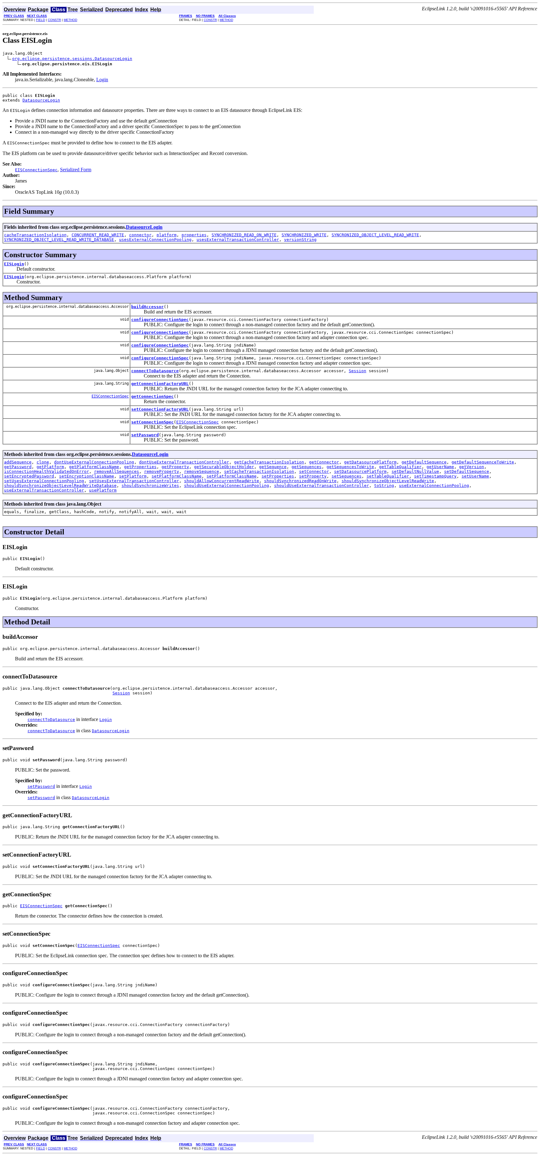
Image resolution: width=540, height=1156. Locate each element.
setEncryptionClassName (86, 476)
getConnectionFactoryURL (160, 383)
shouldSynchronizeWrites (150, 485)
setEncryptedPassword (29, 476)
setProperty (313, 476)
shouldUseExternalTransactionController (321, 485)
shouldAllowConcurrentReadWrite (221, 480)
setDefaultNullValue (415, 471)
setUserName (475, 476)
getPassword (18, 466)
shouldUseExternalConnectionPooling (226, 485)
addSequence (18, 462)
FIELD (40, 20)
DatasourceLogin (41, 100)
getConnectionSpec (152, 396)
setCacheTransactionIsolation (259, 471)
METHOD (70, 20)
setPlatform (133, 476)
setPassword (145, 435)
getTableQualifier (400, 466)
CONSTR (54, 20)
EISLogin (14, 264)
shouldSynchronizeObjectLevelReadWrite (388, 480)
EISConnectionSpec (110, 396)
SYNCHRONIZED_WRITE (304, 235)
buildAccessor (147, 306)
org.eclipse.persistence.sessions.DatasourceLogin (72, 58)
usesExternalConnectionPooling (155, 239)
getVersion (471, 466)
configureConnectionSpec (160, 319)
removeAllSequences (116, 471)
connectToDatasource (155, 370)
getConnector (324, 462)
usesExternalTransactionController (238, 239)
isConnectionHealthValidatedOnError (46, 471)
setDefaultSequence (466, 471)
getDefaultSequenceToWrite (483, 462)
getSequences (307, 466)
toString (384, 485)
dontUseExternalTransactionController (184, 462)
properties (194, 235)
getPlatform (50, 466)
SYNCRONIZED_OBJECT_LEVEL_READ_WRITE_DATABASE (59, 239)
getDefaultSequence (424, 462)
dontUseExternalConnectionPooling (94, 462)
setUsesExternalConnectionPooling (44, 480)
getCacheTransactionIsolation (269, 462)
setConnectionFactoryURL (160, 409)
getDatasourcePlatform (370, 462)
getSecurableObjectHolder (224, 466)
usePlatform (103, 490)
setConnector (314, 471)
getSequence (273, 466)
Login (102, 79)
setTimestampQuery (435, 476)
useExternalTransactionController (44, 490)
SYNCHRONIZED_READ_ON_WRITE (244, 235)
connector (140, 235)
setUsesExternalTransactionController (134, 480)
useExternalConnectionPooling (434, 485)
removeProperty (161, 471)
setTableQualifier (388, 476)
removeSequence (201, 471)
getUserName (440, 466)
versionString (300, 239)
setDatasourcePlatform (360, 471)
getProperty (175, 466)
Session (357, 370)
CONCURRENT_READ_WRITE (98, 235)
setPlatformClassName (177, 476)
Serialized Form (75, 169)
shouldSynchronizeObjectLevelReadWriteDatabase (60, 485)
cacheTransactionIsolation (35, 235)
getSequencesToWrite (350, 466)
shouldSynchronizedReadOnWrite (300, 480)
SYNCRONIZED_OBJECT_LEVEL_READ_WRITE (375, 235)
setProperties (278, 476)
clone (43, 462)
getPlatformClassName (94, 466)
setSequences (347, 476)
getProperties (140, 466)
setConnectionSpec (152, 422)
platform (167, 235)
